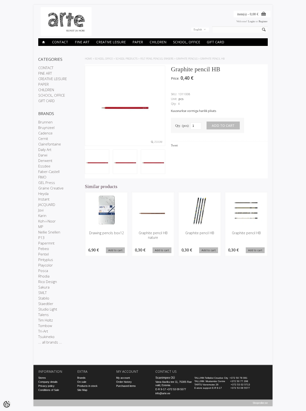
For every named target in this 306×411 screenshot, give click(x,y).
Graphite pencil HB (212, 58)
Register (263, 21)
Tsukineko (46, 336)
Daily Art (44, 149)
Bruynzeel (46, 127)
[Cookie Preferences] (6, 404)
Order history (124, 381)
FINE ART (82, 42)
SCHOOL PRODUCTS (126, 58)
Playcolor (45, 265)
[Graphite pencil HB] (97, 162)
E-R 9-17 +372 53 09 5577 (170, 389)
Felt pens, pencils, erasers (156, 58)
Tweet (174, 145)
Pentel (43, 254)
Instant (43, 199)
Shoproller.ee (260, 402)
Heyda (43, 193)
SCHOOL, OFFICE (186, 42)
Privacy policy (46, 385)
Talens (43, 314)
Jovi (41, 210)
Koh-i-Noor (47, 221)
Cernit (43, 138)
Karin (42, 215)
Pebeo (43, 248)
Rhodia (43, 276)
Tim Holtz (45, 320)
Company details (48, 381)
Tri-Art (43, 331)
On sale (81, 381)
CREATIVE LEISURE (111, 42)
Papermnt (46, 243)
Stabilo (43, 298)
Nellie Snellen (49, 232)
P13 (41, 237)
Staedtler (45, 303)
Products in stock (87, 385)
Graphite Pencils (186, 58)
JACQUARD (46, 204)
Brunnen (45, 122)
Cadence (45, 133)
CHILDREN (158, 42)
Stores (42, 377)
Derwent (45, 160)
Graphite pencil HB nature (153, 235)
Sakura (43, 287)
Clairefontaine (49, 144)
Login (251, 21)
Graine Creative (51, 188)
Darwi (42, 155)
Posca (43, 270)
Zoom (158, 142)
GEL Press (46, 182)
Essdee (44, 166)
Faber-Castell (49, 171)
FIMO (42, 177)
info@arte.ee (162, 393)
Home (88, 58)
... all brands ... (50, 342)
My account (123, 377)
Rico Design (47, 281)
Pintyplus (45, 259)
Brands (81, 377)
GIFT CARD (215, 42)
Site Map (82, 390)
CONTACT (60, 42)
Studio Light (47, 309)
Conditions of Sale (48, 390)
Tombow (45, 325)
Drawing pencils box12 (106, 233)
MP (40, 226)
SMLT (42, 292)
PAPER (137, 42)
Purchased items (126, 385)
